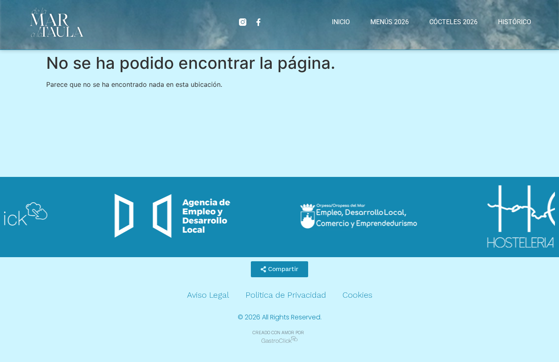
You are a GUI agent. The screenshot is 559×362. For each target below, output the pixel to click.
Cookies (357, 295)
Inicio (341, 22)
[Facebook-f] (258, 22)
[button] (279, 269)
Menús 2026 (389, 22)
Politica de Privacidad (286, 295)
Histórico (514, 22)
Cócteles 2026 (453, 22)
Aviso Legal (208, 295)
